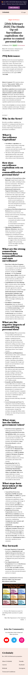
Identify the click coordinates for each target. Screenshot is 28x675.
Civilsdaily (5, 12)
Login (24, 12)
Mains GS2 (4, 48)
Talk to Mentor (14, 7)
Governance (21, 45)
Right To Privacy (14, 20)
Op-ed (15, 45)
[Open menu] (22, 12)
